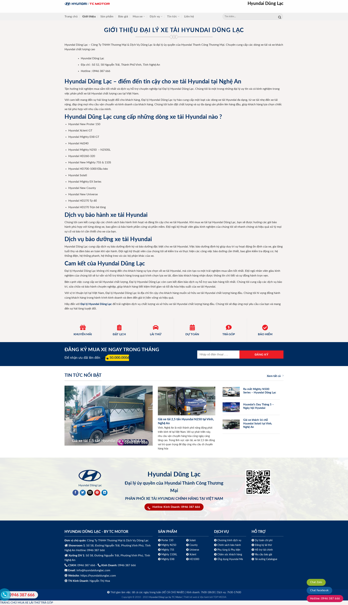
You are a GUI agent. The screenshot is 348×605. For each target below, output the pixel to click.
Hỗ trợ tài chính (264, 549)
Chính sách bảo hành (229, 545)
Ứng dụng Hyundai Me (230, 559)
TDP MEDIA (219, 597)
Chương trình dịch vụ (229, 540)
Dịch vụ (155, 16)
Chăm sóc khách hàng (229, 554)
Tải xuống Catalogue (266, 559)
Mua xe (138, 16)
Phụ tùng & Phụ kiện (228, 549)
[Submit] (280, 17)
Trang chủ (71, 16)
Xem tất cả (274, 376)
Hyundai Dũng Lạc (265, 3)
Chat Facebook (319, 590)
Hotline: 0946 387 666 (325, 598)
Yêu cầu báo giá (263, 554)
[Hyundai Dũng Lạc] (110, 4)
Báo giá (123, 16)
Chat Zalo (316, 582)
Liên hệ (189, 16)
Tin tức (172, 16)
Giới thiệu (89, 16)
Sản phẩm (106, 16)
